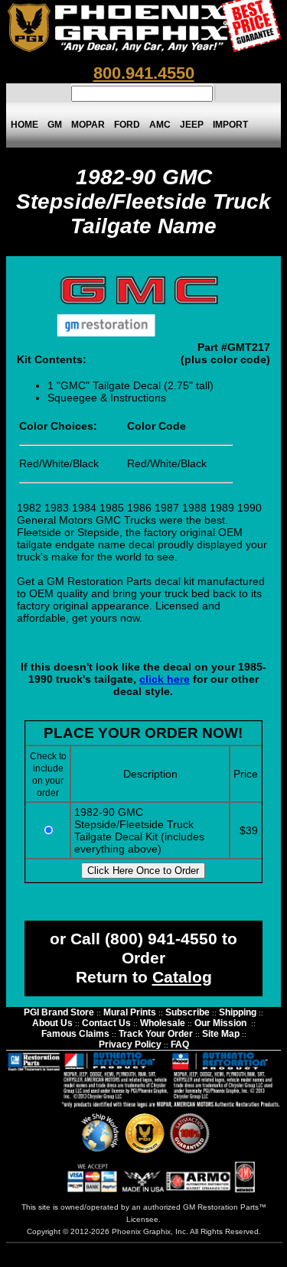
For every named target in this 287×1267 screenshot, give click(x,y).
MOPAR (88, 124)
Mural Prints (129, 1012)
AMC (160, 124)
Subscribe (187, 1012)
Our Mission (220, 1023)
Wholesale (162, 1023)
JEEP (191, 124)
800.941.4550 (143, 73)
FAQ (180, 1044)
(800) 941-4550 (161, 939)
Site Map (221, 1033)
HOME (24, 124)
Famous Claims (75, 1033)
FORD (127, 124)
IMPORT (230, 124)
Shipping (237, 1012)
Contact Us (106, 1023)
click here (164, 679)
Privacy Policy (130, 1044)
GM (55, 124)
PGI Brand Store (59, 1012)
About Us (52, 1023)
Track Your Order (156, 1033)
